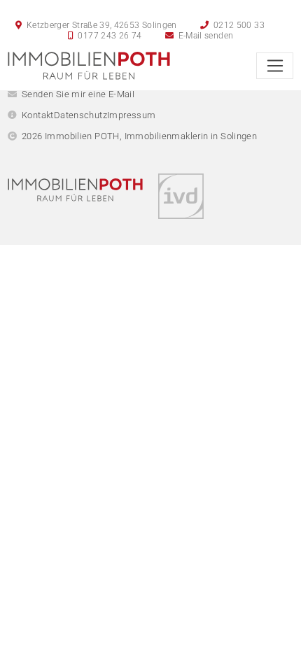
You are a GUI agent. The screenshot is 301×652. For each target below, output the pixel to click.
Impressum (131, 115)
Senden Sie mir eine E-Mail (78, 94)
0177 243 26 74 (108, 36)
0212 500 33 (238, 25)
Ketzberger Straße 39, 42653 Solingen (100, 25)
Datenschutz (80, 115)
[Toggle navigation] (274, 65)
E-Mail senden (204, 36)
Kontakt (38, 115)
